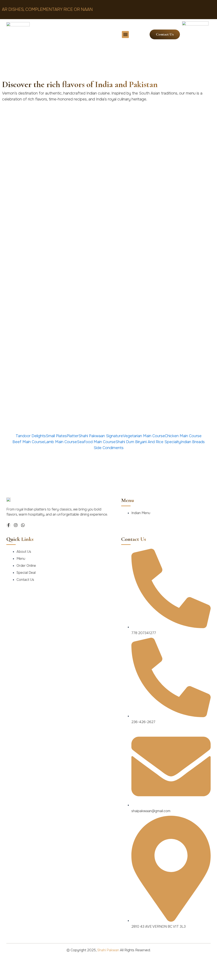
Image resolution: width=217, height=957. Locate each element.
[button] (125, 34)
